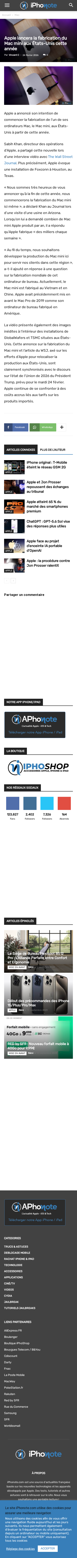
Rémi (30, 967)
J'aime (12, 798)
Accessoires (13, 1271)
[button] (7, 5)
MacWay (9, 1381)
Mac (17, 15)
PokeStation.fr (13, 1387)
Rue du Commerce (16, 1407)
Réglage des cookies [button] (20, 1549)
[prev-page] (6, 580)
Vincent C (14, 55)
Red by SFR (11, 1400)
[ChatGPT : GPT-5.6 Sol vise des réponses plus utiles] (14, 526)
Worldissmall (12, 1426)
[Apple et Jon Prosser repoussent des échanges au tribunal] (14, 487)
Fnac (7, 1368)
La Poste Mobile (14, 1375)
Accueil (6, 15)
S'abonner (64, 798)
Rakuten (9, 1394)
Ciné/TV (9, 1283)
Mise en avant (17, 967)
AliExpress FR (13, 1330)
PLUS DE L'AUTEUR (52, 450)
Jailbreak (11, 1301)
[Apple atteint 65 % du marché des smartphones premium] (14, 506)
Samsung (10, 1413)
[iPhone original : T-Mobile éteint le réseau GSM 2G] (14, 467)
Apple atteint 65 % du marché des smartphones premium (47, 506)
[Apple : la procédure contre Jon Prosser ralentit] (14, 565)
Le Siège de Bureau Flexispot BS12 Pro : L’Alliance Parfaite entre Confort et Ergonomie (37, 957)
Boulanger (10, 1337)
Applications (13, 1277)
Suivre (30, 798)
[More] (61, 427)
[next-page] (13, 580)
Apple (8, 472)
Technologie (13, 1265)
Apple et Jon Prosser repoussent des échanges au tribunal (48, 487)
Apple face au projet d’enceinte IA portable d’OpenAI (44, 546)
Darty (7, 1362)
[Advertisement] (38, 871)
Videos (9, 1289)
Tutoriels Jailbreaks (19, 1308)
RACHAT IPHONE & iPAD (19, 1258)
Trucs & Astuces (16, 1246)
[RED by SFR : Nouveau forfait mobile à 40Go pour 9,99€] (38, 1037)
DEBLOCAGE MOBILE (17, 1252)
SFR (6, 1419)
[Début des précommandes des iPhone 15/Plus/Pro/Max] (38, 994)
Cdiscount (10, 1356)
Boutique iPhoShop (16, 1343)
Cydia (8, 1295)
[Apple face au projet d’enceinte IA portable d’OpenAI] (14, 546)
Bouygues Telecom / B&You (22, 1349)
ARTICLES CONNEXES (21, 450)
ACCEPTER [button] (48, 1548)
